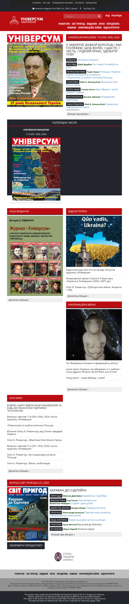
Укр (85, 8)
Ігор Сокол (72, 500)
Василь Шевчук (92, 96)
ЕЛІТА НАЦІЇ (73, 89)
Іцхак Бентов (70, 524)
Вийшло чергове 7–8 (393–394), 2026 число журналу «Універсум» (32, 418)
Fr (91, 8)
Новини (71, 27)
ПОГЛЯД (71, 64)
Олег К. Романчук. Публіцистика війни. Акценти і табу (94, 288)
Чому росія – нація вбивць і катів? (85, 377)
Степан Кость (88, 89)
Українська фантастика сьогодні (87, 519)
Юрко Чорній (70, 529)
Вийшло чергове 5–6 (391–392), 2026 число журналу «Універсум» (32, 447)
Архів (102, 24)
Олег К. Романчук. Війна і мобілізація (28, 463)
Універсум (64, 24)
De (94, 8)
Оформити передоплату (25, 545)
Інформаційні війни (90, 27)
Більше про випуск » (79, 113)
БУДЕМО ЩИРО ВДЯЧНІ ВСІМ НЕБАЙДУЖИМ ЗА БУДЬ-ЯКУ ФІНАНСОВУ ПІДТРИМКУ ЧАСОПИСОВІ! (34, 408)
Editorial (71, 59)
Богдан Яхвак (78, 508)
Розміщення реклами (62, 3)
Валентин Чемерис (60, 503)
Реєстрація (117, 15)
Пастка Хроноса (87, 500)
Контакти (79, 3)
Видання (92, 24)
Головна (36, 3)
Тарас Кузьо (93, 71)
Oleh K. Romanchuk (90, 82)
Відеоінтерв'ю (111, 27)
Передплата (91, 3)
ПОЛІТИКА (72, 81)
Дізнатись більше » (19, 299)
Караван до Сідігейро (94, 495)
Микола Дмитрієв (72, 495)
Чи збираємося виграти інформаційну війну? (92, 363)
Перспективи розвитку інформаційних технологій (80, 514)
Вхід (108, 15)
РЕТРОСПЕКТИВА (76, 71)
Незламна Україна (87, 59)
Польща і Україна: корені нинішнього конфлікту (93, 73)
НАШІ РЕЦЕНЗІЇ (75, 104)
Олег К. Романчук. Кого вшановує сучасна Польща (31, 456)
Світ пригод (78, 24)
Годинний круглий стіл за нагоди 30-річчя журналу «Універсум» (90, 271)
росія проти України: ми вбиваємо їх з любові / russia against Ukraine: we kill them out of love (93, 370)
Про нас (46, 3)
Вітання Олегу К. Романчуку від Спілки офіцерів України (34, 433)
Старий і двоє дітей (82, 503)
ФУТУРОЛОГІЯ (74, 96)
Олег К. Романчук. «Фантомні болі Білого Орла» (34, 440)
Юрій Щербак (85, 64)
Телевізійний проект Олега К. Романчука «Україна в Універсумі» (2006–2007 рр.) (89, 280)
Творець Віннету (96, 507)
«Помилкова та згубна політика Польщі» (89, 77)
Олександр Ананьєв (73, 512)
